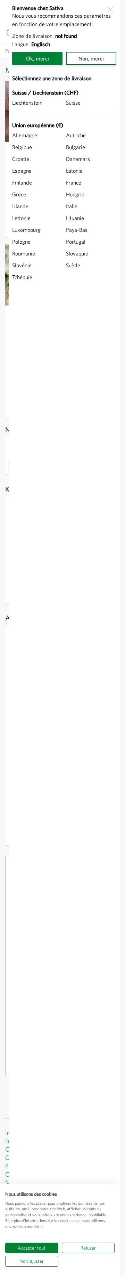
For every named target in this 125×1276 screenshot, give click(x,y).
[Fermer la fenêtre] (110, 9)
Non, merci (91, 58)
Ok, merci (37, 58)
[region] (64, 638)
